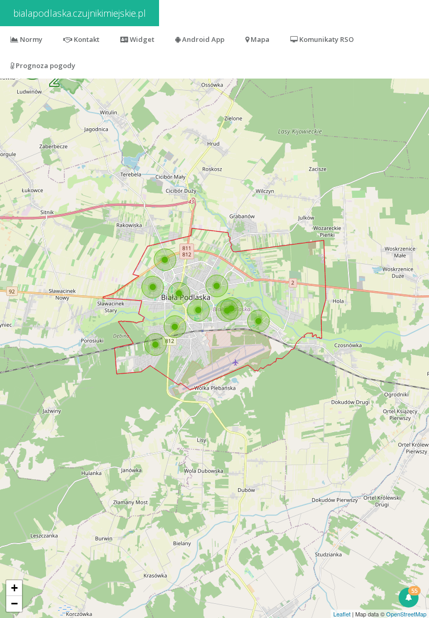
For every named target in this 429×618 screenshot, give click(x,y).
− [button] (14, 603)
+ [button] (14, 587)
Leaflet (342, 614)
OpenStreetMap (406, 614)
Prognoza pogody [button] (44, 65)
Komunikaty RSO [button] (326, 39)
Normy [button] (30, 39)
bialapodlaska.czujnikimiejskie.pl (79, 13)
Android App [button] (202, 39)
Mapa (259, 39)
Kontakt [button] (85, 39)
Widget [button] (141, 39)
